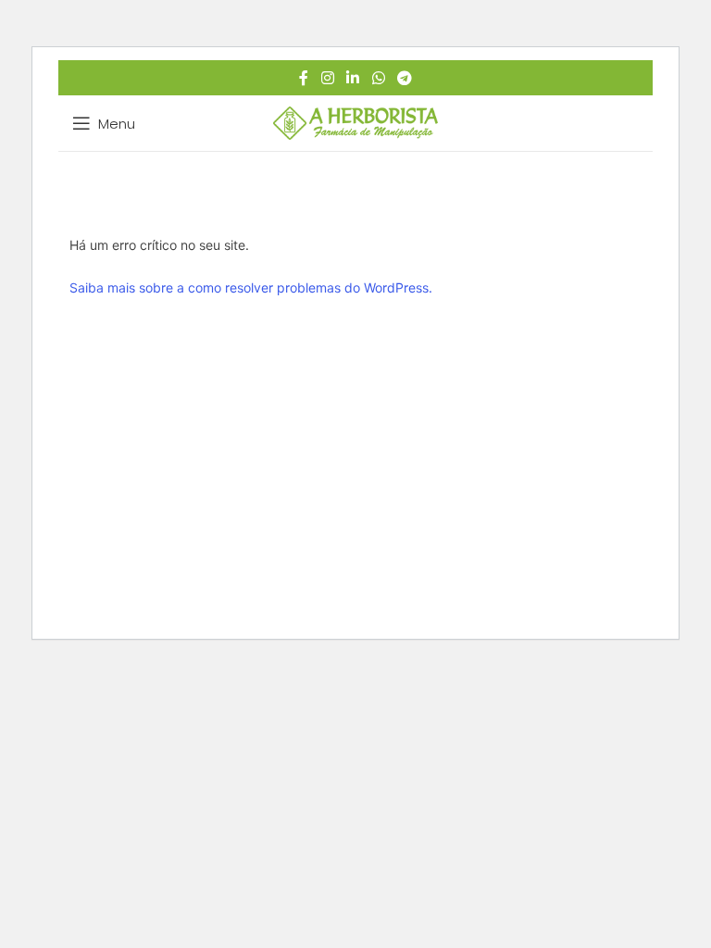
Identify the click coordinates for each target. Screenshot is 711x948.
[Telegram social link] (404, 78)
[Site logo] (356, 122)
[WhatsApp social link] (378, 78)
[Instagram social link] (327, 78)
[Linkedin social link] (353, 78)
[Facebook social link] (304, 78)
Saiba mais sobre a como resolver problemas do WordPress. (250, 287)
